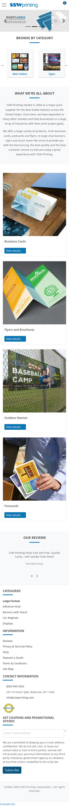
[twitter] (31, 796)
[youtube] (38, 796)
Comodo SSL (7, 804)
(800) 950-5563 (15, 686)
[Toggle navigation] (5, 4)
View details (14, 250)
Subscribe (12, 770)
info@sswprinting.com (20, 697)
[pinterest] (45, 796)
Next (66, 65)
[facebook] (23, 796)
